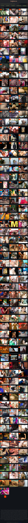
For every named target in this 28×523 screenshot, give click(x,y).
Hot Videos (2, 5)
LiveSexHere (13, 5)
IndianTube (24, 5)
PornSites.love (19, 5)
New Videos (7, 5)
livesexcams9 (20, 522)
